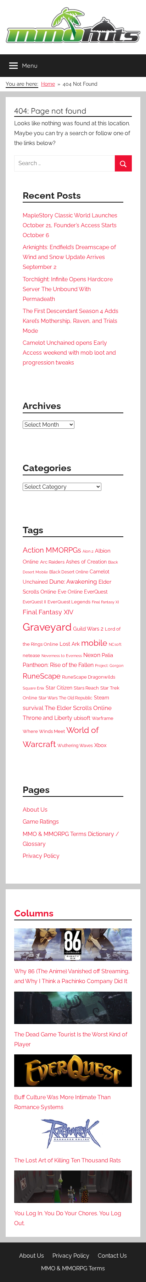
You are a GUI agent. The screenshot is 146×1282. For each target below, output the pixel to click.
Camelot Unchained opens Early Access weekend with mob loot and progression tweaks (69, 352)
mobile (94, 643)
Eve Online (70, 592)
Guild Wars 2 (88, 629)
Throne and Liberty (47, 718)
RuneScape (42, 676)
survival (33, 708)
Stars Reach (86, 688)
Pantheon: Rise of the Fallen (58, 665)
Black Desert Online (68, 572)
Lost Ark (70, 644)
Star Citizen (59, 688)
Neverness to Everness (61, 655)
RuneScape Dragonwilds (88, 677)
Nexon (91, 655)
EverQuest (96, 592)
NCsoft (115, 644)
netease (31, 655)
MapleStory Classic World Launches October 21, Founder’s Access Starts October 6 (70, 225)
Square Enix (33, 688)
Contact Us (112, 1255)
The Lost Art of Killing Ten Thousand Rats (67, 1160)
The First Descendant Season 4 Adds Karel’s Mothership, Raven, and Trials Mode (70, 321)
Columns (34, 913)
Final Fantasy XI (105, 602)
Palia (107, 655)
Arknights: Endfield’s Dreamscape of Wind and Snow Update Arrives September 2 (69, 257)
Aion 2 (88, 551)
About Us (35, 809)
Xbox (100, 745)
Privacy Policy (41, 856)
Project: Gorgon (109, 665)
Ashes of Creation (86, 562)
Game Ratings (41, 821)
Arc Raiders (52, 562)
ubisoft (82, 718)
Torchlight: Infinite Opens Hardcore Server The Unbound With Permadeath (68, 289)
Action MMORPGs (52, 550)
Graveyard (47, 627)
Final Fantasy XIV (48, 612)
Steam (101, 697)
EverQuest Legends (68, 601)
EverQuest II (34, 602)
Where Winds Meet (44, 731)
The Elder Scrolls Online (78, 707)
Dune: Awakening (73, 581)
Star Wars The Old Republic (65, 698)
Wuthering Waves (75, 745)
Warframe (102, 718)
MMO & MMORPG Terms (73, 1268)
